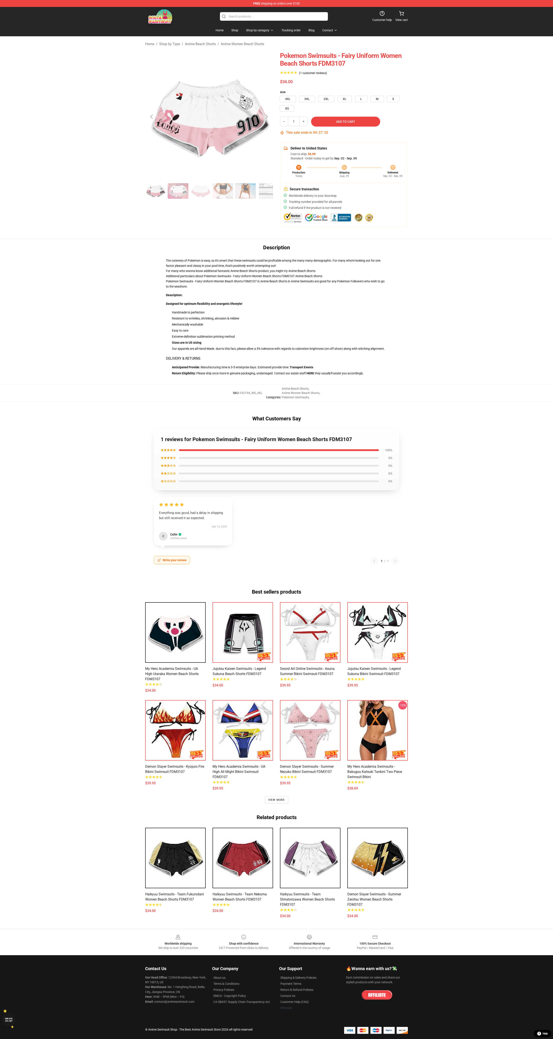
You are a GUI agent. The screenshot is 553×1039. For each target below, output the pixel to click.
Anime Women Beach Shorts (242, 44)
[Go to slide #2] (178, 191)
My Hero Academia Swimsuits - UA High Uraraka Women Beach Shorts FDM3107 (172, 674)
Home (149, 44)
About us (219, 977)
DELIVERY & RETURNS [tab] (183, 358)
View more (276, 799)
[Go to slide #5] (245, 191)
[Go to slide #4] (223, 191)
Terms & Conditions (226, 983)
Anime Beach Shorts (200, 44)
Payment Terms (290, 983)
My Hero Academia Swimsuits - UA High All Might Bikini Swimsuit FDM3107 (239, 771)
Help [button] (545, 1033)
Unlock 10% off (9, 1020)
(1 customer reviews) (313, 73)
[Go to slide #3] (200, 191)
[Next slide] (266, 116)
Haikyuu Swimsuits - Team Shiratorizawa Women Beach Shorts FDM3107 (307, 899)
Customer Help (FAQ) (294, 1002)
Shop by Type (169, 44)
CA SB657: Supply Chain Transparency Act (241, 1002)
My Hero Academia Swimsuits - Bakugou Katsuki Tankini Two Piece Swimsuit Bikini (374, 771)
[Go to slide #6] (267, 191)
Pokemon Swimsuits (295, 397)
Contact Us (287, 996)
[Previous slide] (151, 116)
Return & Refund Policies (296, 989)
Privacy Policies (223, 989)
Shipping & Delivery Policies (298, 977)
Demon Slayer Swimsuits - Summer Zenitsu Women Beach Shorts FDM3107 (374, 899)
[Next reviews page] (395, 561)
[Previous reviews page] (374, 561)
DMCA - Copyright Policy (229, 996)
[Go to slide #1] (155, 191)
